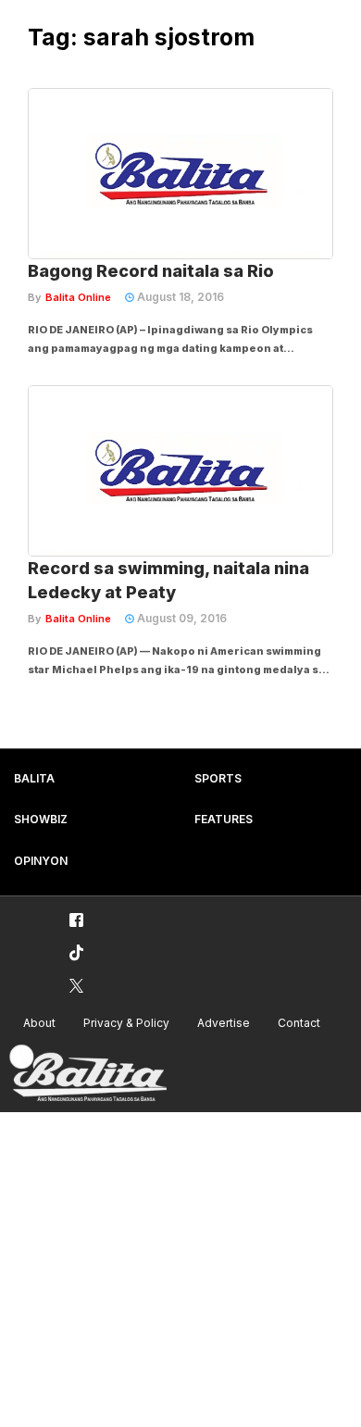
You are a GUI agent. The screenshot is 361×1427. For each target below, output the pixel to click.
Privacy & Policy (126, 1023)
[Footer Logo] (88, 1074)
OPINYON (41, 861)
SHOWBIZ (41, 819)
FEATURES (223, 819)
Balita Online (78, 297)
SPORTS (218, 778)
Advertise (223, 1023)
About (39, 1023)
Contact (299, 1023)
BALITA (34, 778)
